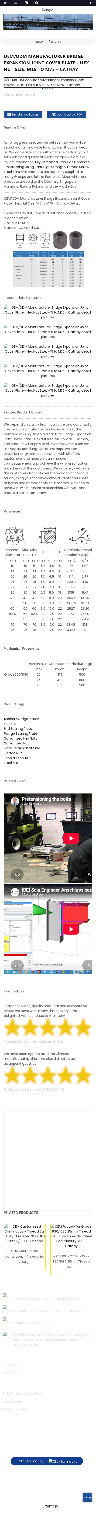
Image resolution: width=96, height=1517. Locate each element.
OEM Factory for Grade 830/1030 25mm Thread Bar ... (71, 1261)
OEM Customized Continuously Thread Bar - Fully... (25, 1256)
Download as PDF (68, 114)
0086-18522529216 (66, 1311)
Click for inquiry (31, 1461)
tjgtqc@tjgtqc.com (32, 1299)
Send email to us (25, 114)
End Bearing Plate (18, 728)
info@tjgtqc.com (66, 1299)
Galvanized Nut (16, 743)
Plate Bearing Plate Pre (22, 748)
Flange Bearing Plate (20, 733)
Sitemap (50, 1506)
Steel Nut (11, 762)
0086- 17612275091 (33, 1311)
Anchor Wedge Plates (21, 719)
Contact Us (12, 1364)
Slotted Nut (13, 753)
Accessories (13, 1401)
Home (39, 42)
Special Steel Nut (17, 758)
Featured (55, 41)
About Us (10, 1372)
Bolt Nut (10, 723)
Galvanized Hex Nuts (20, 738)
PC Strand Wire (15, 1409)
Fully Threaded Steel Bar (53, 162)
